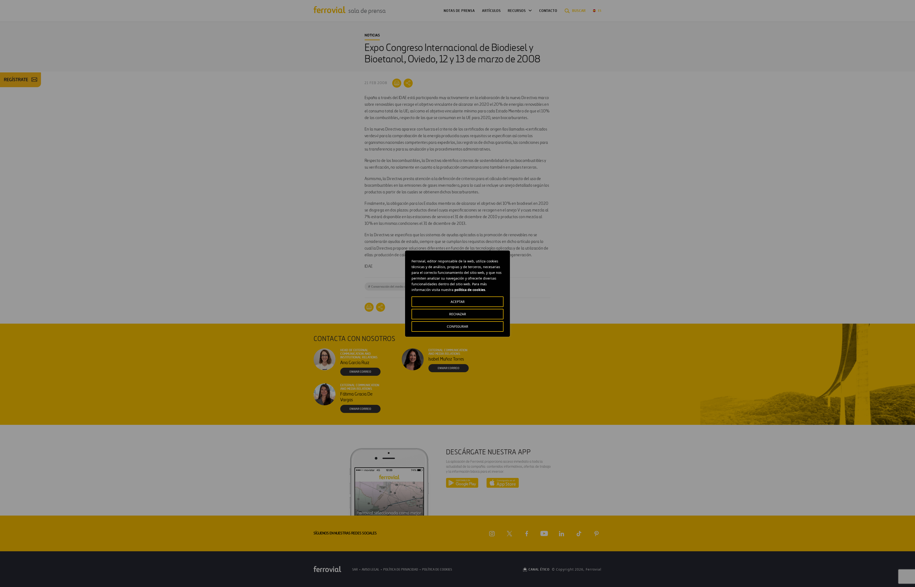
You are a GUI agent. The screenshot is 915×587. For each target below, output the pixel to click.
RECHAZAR (457, 314)
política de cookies (469, 289)
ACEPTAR (458, 301)
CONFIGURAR (457, 326)
